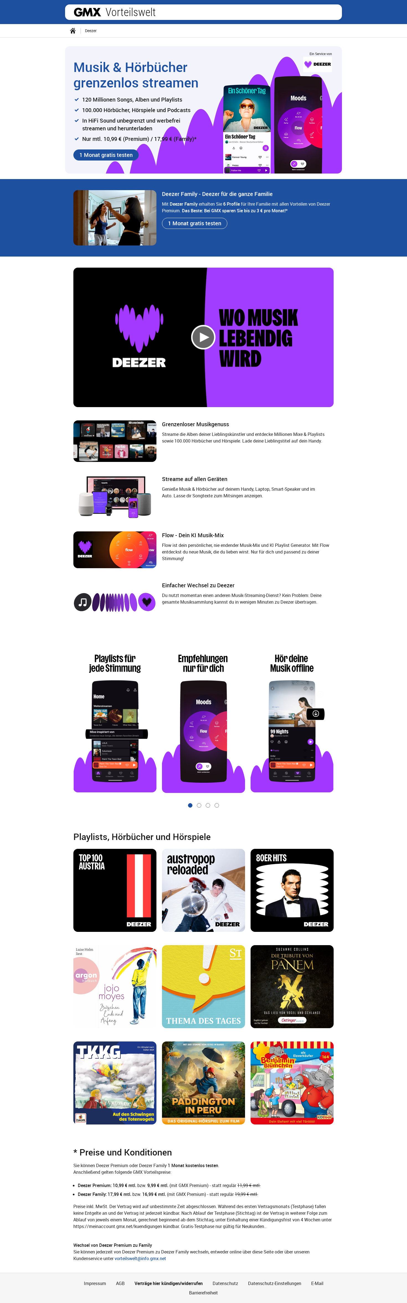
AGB (120, 1283)
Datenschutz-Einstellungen (274, 1283)
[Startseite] (73, 30)
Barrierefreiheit (203, 1293)
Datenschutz (225, 1283)
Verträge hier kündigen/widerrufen (169, 1283)
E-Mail (317, 1283)
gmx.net (87, 12)
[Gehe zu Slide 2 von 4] (199, 805)
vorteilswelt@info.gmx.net (140, 1258)
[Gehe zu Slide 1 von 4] (190, 805)
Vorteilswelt (130, 12)
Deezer (91, 30)
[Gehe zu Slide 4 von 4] (217, 805)
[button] (106, 155)
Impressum (95, 1283)
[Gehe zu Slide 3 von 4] (208, 805)
